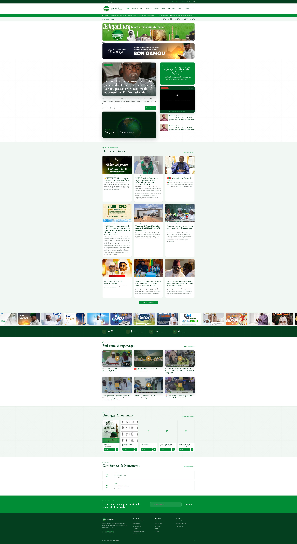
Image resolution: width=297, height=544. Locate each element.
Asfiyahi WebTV (137, 523)
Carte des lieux (158, 523)
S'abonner (187, 504)
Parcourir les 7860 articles (147, 302)
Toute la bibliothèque (187, 416)
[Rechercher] (193, 9)
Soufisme (148, 9)
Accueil (127, 9)
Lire (107, 449)
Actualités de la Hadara (138, 521)
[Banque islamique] (148, 51)
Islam (141, 9)
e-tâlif (168, 9)
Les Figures (157, 526)
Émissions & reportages (138, 531)
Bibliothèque (136, 534)
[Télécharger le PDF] (117, 449)
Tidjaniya (156, 9)
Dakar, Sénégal (179, 521)
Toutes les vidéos (188, 346)
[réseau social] (189, 1)
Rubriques (187, 9)
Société (156, 529)
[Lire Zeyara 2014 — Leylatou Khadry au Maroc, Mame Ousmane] (167, 431)
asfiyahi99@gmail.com (181, 523)
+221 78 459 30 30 (180, 526)
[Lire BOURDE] (110, 431)
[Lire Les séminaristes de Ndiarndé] (129, 431)
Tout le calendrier (188, 466)
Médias (173, 9)
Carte (180, 9)
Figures (163, 9)
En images (135, 529)
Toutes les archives (188, 152)
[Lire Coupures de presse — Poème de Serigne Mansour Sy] (186, 431)
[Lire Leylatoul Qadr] (148, 431)
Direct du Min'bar (137, 526)
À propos (157, 531)
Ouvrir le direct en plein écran (178, 111)
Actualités (133, 9)
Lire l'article (149, 108)
